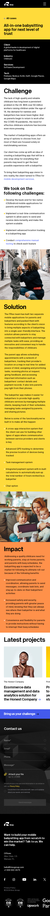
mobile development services (19, 179)
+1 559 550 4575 (12, 870)
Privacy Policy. (15, 786)
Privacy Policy (9, 888)
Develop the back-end (17, 200)
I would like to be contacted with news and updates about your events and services (26, 791)
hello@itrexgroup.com (14, 867)
